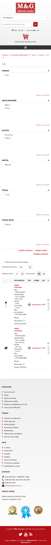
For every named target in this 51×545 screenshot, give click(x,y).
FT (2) (7, 75)
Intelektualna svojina (12, 466)
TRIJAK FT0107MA (18, 286)
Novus (13, 540)
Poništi (47, 95)
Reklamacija (8, 430)
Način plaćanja (9, 424)
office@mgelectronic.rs (13, 486)
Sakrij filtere (41, 250)
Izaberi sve (39, 95)
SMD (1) (7, 105)
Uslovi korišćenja (10, 460)
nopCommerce (25, 542)
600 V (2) (8, 165)
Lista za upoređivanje (12, 407)
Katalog (7, 457)
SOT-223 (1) (9, 135)
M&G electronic (19, 529)
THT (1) (7, 108)
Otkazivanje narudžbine (13, 434)
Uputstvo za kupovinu (12, 418)
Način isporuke (9, 421)
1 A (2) (7, 195)
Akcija (6, 395)
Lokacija (7, 454)
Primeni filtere (40, 254)
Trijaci (33, 55)
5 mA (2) (8, 224)
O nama (7, 447)
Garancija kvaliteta (11, 427)
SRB (15, 30)
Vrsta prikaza (30, 273)
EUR (38, 30)
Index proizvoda (10, 398)
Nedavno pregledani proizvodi (15, 404)
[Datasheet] (29, 304)
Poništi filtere (25, 250)
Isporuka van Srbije (11, 437)
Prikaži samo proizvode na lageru (16, 262)
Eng (22, 30)
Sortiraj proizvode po (9, 267)
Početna (5, 55)
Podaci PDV (8, 451)
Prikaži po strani (7, 273)
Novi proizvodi (9, 392)
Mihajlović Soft (32, 540)
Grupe (41, 55)
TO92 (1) (8, 138)
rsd (34, 30)
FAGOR (17, 308)
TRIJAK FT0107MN (18, 330)
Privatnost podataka (11, 463)
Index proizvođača (11, 401)
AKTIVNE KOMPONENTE (19, 55)
